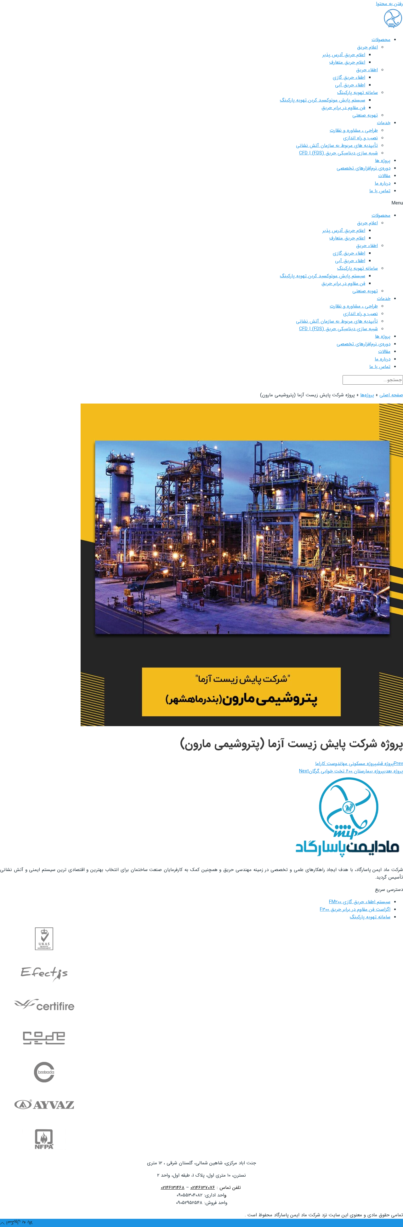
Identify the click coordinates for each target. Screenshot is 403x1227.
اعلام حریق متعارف (347, 62)
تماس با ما (379, 191)
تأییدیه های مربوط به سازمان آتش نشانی (337, 145)
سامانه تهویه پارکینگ (357, 92)
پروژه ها (382, 160)
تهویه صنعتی (365, 115)
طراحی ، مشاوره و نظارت (354, 130)
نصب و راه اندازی (360, 138)
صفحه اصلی (391, 395)
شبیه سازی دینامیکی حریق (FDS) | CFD (338, 153)
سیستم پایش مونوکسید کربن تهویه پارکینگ (322, 100)
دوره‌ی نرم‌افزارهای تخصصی (363, 168)
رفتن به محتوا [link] (389, 4)
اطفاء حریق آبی (350, 85)
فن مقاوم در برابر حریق (343, 108)
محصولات (381, 39)
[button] (201, 203)
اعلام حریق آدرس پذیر (343, 55)
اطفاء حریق (367, 70)
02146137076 (202, 1187)
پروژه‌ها (367, 395)
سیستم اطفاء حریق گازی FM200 (359, 902)
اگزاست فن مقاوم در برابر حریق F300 (355, 909)
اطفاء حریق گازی (349, 77)
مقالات (384, 176)
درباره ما (382, 183)
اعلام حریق (367, 47)
